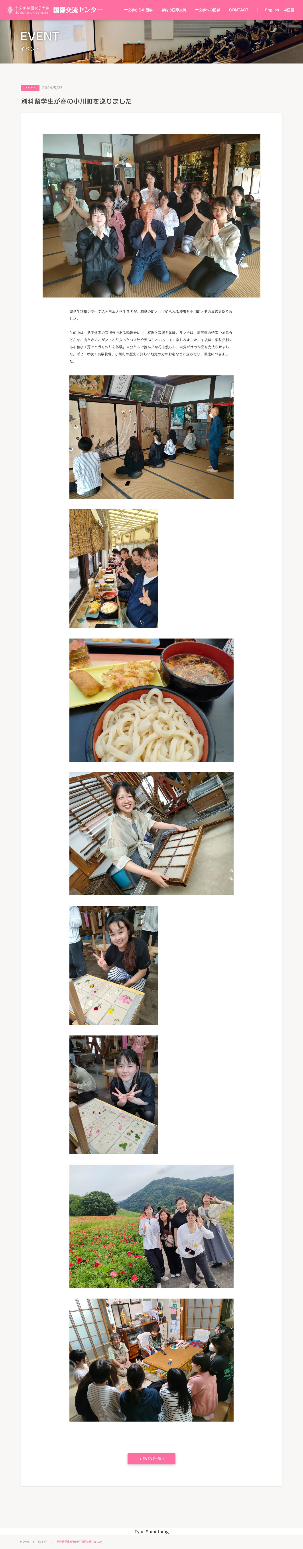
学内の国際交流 (173, 10)
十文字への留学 (207, 10)
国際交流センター (78, 10)
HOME (24, 1541)
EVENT (43, 1541)
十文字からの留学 (138, 10)
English (272, 10)
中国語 (288, 10)
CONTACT (238, 10)
